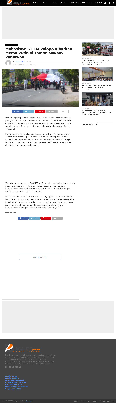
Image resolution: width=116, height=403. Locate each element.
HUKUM (53, 3)
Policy (94, 401)
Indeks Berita (11, 376)
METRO (62, 3)
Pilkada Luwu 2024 (13, 385)
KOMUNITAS (99, 3)
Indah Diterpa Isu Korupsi (16, 387)
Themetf (29, 401)
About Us (77, 401)
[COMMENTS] (63, 111)
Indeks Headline (12, 378)
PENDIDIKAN (87, 3)
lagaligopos (20, 61)
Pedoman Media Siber (106, 401)
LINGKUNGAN (74, 3)
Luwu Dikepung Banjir (14, 380)
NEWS (35, 3)
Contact (87, 401)
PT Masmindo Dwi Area (15, 382)
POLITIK (44, 3)
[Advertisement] (58, 23)
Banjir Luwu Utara (13, 389)
